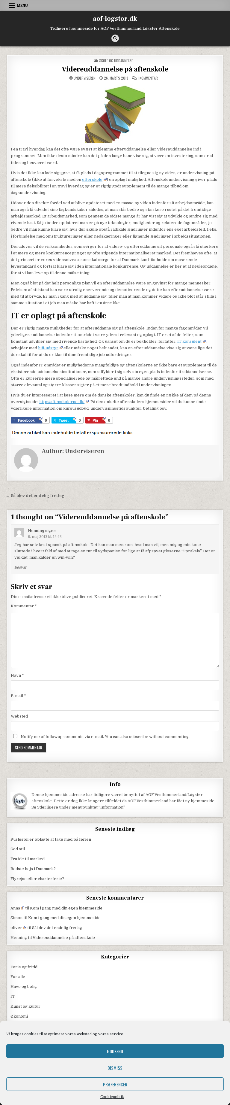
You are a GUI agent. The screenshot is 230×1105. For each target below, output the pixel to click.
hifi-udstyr (48, 348)
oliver (16, 927)
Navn (17, 675)
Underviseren (85, 78)
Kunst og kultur (25, 1006)
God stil (17, 849)
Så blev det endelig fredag (57, 927)
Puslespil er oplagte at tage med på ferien (50, 839)
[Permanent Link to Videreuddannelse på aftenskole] (115, 113)
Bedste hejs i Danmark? (33, 869)
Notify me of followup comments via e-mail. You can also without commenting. (105, 736)
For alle (17, 976)
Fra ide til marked (27, 859)
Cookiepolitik (112, 1097)
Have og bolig (23, 986)
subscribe (138, 736)
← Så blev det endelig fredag (35, 495)
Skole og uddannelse (116, 60)
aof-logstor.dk (115, 18)
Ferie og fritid (23, 967)
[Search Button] (115, 38)
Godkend (115, 1051)
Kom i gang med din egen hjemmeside (66, 908)
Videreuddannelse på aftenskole (115, 69)
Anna (15, 908)
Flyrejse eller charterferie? (37, 878)
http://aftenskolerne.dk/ (61, 401)
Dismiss (115, 1067)
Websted (19, 716)
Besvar (20, 567)
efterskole (92, 179)
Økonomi (19, 1016)
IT (12, 996)
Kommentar (24, 606)
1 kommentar (147, 78)
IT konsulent (189, 341)
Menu (22, 5)
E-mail (18, 696)
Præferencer (115, 1084)
